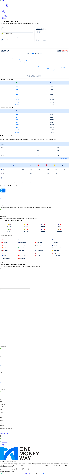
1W (30, 53)
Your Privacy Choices (37, 473)
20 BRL (17, 91)
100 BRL (17, 94)
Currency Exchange (7, 9)
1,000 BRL (17, 99)
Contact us (5, 16)
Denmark (7, 3)
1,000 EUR (17, 127)
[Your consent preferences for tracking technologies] (2, 473)
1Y (40, 53)
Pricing (3, 10)
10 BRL (17, 89)
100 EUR (17, 122)
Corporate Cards (6, 8)
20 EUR (17, 119)
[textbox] (17, 34)
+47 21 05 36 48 (4, 442)
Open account (4, 18)
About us (5, 14)
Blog (4, 12)
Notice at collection (28, 473)
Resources (3, 11)
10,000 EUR (17, 132)
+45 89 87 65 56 (4, 435)
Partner (5, 15)
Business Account (6, 2)
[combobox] (17, 33)
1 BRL (17, 86)
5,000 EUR (17, 130)
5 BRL (17, 87)
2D (28, 53)
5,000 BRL (17, 102)
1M (33, 53)
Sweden (7, 4)
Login (3, 17)
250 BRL (17, 96)
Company (3, 13)
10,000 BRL (17, 104)
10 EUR (17, 117)
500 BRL (17, 97)
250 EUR (17, 124)
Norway (7, 5)
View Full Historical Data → (64, 158)
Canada (7, 6)
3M (35, 53)
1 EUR (17, 114)
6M (38, 53)
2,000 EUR (17, 129)
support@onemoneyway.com (4, 433)
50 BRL (17, 92)
